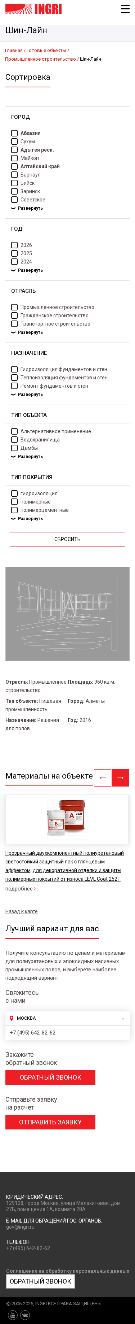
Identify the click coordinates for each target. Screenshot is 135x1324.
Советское (33, 199)
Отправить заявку (50, 1122)
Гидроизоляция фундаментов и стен (64, 369)
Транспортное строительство (55, 324)
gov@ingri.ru (20, 1227)
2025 (26, 253)
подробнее (19, 888)
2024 (26, 262)
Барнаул (31, 175)
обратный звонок (50, 1077)
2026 (26, 245)
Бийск (28, 183)
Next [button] (120, 778)
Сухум (28, 141)
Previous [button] (102, 778)
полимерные (36, 502)
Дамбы (29, 448)
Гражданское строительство (55, 315)
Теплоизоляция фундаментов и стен (64, 377)
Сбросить (67, 539)
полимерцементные (45, 510)
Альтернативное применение (56, 431)
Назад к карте (21, 911)
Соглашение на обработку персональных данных (67, 1271)
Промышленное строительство (57, 307)
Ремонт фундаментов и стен (54, 386)
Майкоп (30, 158)
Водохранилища (40, 440)
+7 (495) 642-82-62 (32, 1032)
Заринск (30, 191)
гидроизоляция (39, 493)
